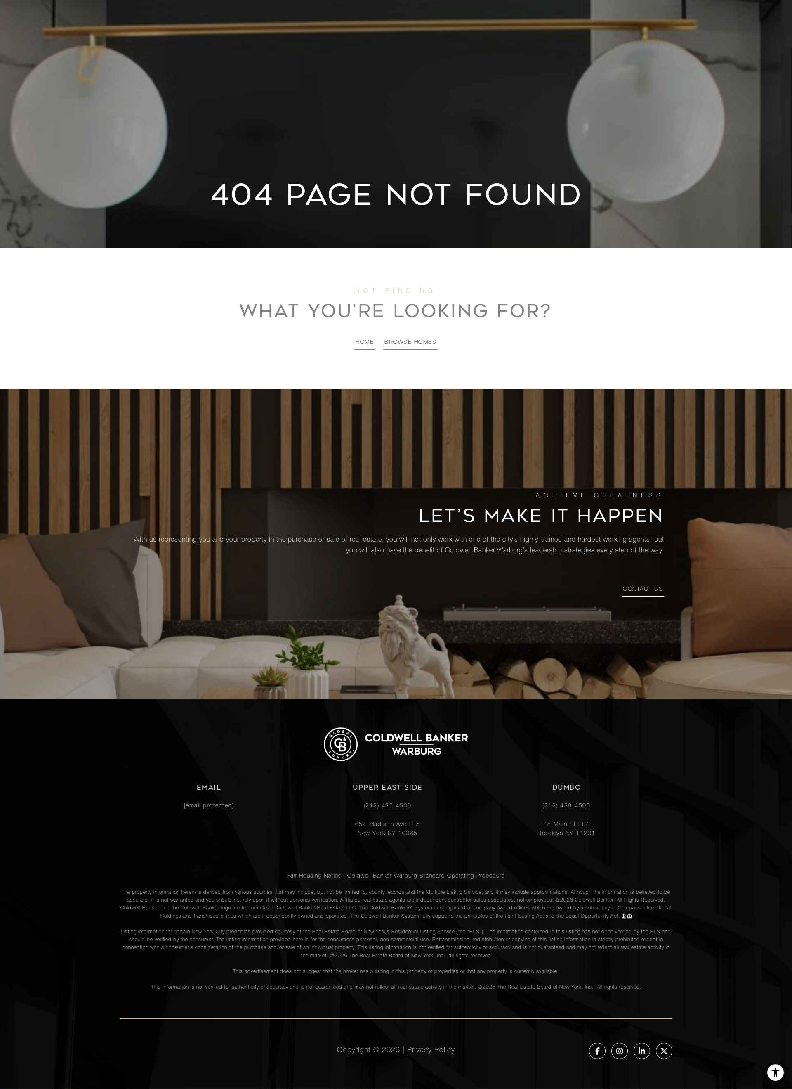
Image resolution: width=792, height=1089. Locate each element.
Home (365, 343)
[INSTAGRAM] (619, 1051)
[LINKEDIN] (642, 1051)
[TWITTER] (664, 1051)
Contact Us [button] (643, 589)
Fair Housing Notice (314, 876)
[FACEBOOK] (597, 1051)
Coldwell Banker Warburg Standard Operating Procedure (426, 876)
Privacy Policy (431, 1050)
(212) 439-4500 (388, 806)
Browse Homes (410, 343)
